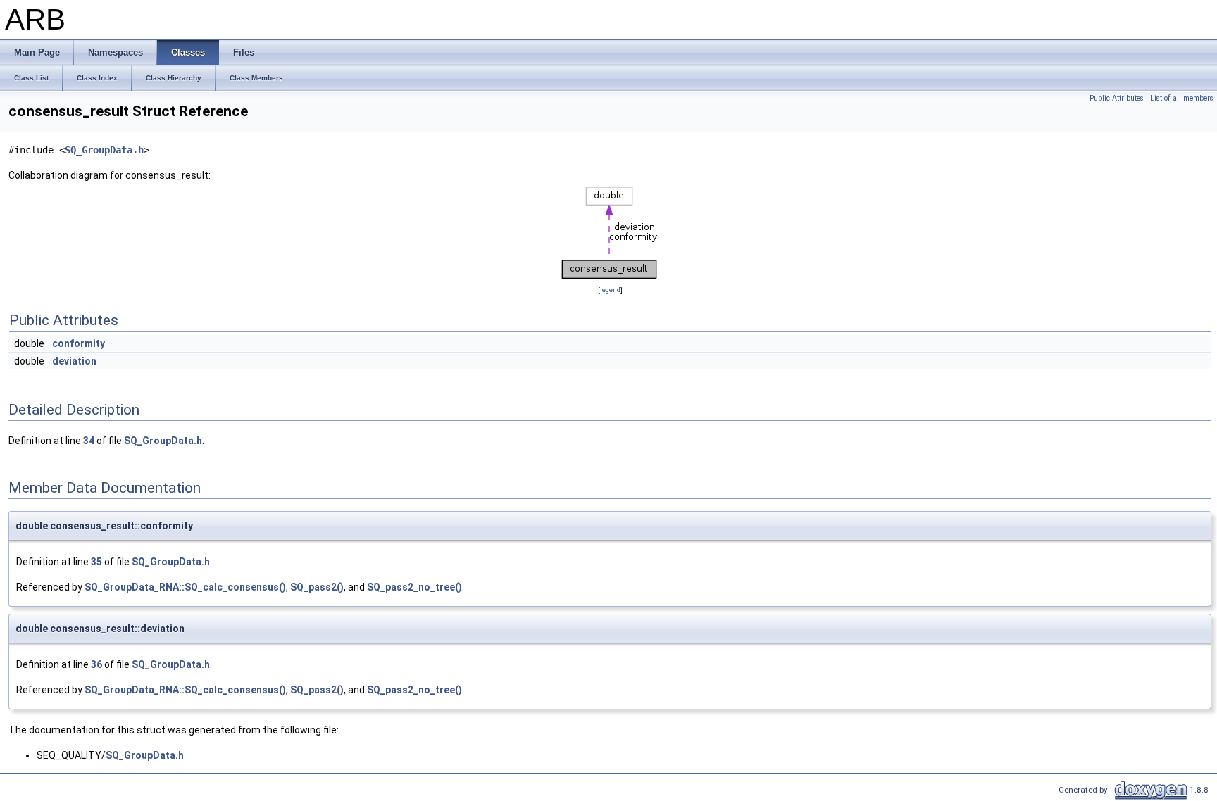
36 (96, 664)
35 (96, 561)
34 (88, 440)
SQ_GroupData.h (104, 150)
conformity (78, 343)
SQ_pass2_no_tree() (414, 587)
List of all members (1181, 98)
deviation (74, 361)
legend (610, 290)
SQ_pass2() (317, 587)
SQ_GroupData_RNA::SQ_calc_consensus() (185, 587)
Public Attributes (1117, 98)
